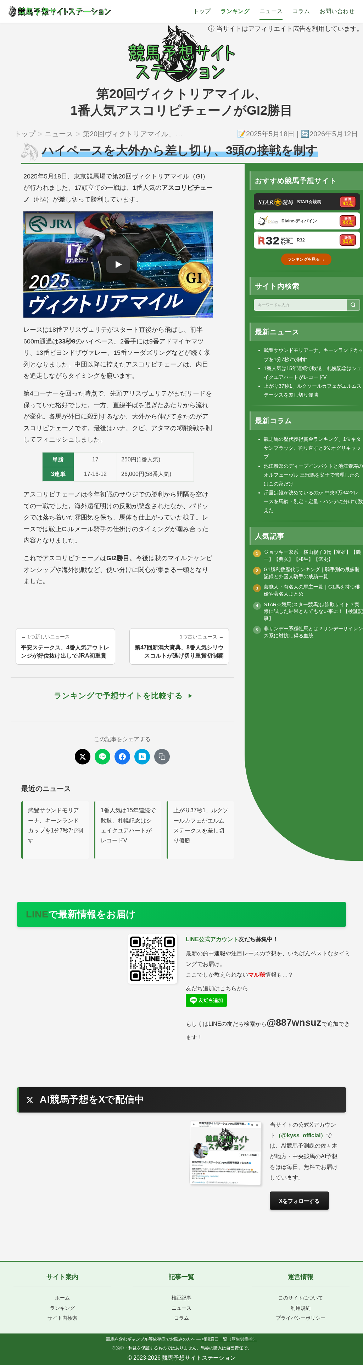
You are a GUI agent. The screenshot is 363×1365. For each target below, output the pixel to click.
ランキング (235, 11)
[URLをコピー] (162, 756)
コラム (301, 11)
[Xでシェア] (82, 756)
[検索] (353, 305)
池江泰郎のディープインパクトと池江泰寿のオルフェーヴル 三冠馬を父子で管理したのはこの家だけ (313, 475)
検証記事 (181, 1298)
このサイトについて (300, 1298)
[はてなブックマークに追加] (142, 756)
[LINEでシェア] (102, 756)
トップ (202, 11)
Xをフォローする (299, 1201)
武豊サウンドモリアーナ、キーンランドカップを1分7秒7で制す (55, 825)
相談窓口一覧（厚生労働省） (229, 1339)
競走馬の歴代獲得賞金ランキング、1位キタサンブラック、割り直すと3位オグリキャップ (312, 448)
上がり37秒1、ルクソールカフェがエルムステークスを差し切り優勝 (200, 825)
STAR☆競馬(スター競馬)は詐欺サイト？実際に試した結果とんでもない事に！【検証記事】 (313, 611)
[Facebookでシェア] (122, 756)
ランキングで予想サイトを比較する (118, 695)
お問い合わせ (337, 11)
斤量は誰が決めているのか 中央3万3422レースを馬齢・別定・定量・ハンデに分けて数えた (313, 501)
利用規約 (301, 1308)
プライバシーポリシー (300, 1318)
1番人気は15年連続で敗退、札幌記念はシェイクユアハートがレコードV (128, 825)
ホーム (62, 1298)
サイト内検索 (62, 1318)
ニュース (271, 11)
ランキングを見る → (306, 259)
